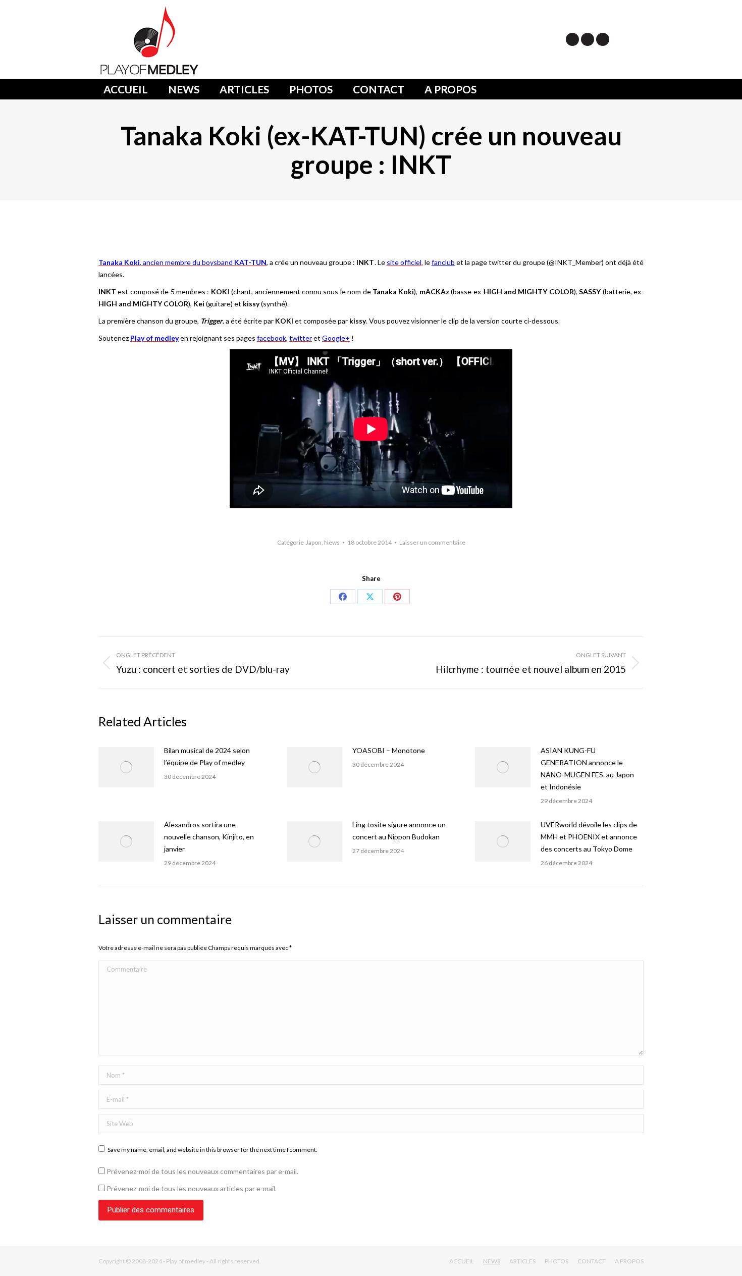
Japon (314, 542)
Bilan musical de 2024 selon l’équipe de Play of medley (207, 756)
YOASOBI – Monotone (388, 750)
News (332, 542)
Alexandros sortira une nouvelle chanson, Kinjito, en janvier (209, 836)
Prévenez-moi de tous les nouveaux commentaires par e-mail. (202, 1171)
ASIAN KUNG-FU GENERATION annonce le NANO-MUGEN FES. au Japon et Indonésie (587, 768)
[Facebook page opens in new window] (587, 39)
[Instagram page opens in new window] (602, 39)
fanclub (443, 262)
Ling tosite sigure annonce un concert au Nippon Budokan (399, 830)
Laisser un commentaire (432, 542)
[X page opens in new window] (572, 39)
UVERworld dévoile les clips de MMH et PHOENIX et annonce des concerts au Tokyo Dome (589, 836)
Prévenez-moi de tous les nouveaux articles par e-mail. (192, 1188)
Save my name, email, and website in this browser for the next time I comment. (212, 1149)
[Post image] (126, 767)
